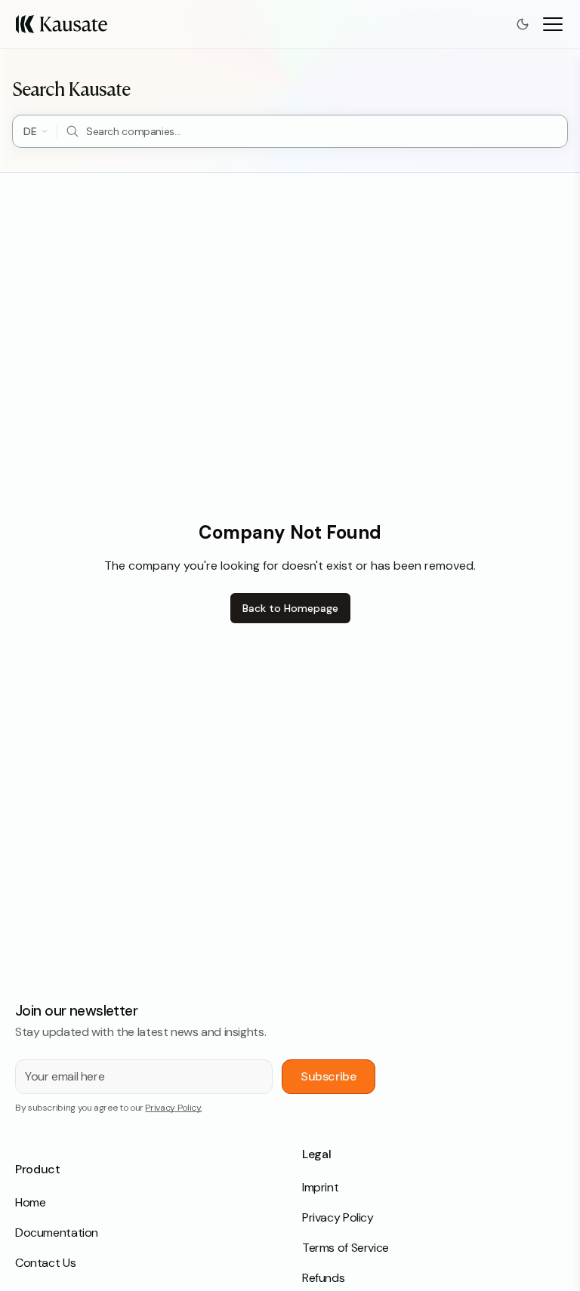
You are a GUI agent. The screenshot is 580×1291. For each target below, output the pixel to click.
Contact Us (45, 1263)
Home (30, 1202)
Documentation (56, 1232)
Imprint (320, 1187)
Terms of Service (345, 1248)
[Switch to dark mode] (523, 24)
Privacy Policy (338, 1217)
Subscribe (328, 1076)
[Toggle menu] (553, 24)
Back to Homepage (290, 608)
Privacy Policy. (173, 1108)
